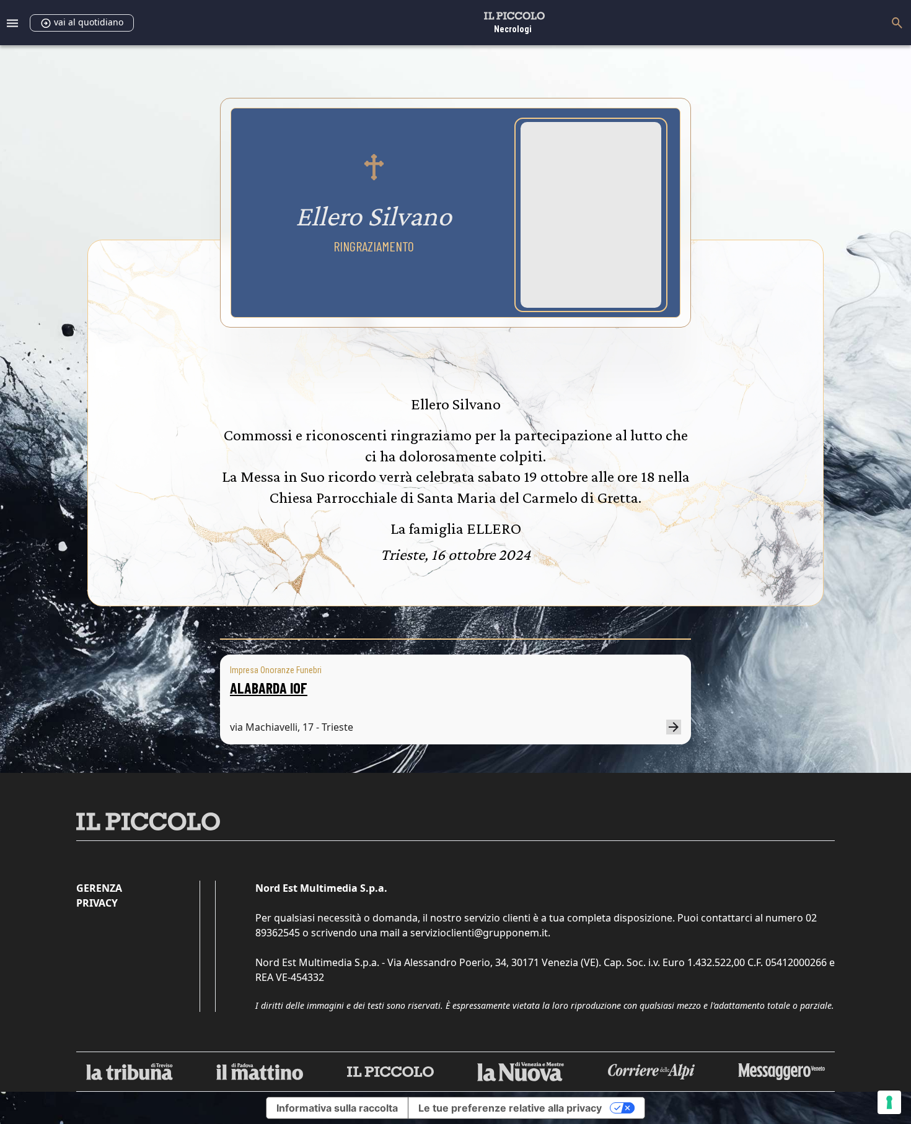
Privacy (97, 903)
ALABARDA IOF (268, 688)
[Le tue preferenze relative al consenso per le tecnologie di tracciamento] (889, 1102)
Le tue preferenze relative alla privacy (510, 1108)
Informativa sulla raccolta (337, 1108)
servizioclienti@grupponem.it (479, 932)
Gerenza (99, 888)
